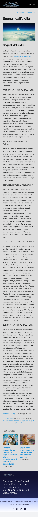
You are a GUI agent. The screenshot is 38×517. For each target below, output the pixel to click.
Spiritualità (19, 423)
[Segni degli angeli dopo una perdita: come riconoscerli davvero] (27, 435)
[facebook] (13, 509)
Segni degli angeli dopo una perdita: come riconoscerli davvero (27, 452)
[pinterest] (21, 509)
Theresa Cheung (9, 414)
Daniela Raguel (9, 418)
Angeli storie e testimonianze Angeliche (15, 420)
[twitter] (17, 509)
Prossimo (30, 13)
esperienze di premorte (22, 56)
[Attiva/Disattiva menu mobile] (34, 5)
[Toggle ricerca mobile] (30, 5)
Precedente (20, 13)
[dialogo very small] (8, 474)
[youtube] (25, 509)
